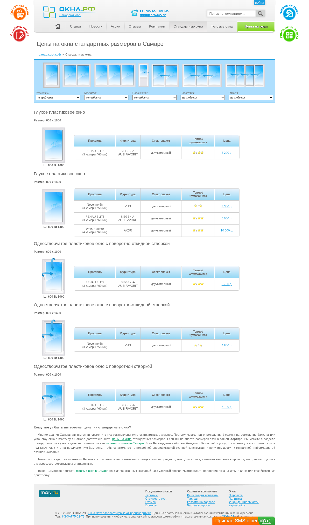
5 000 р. (227, 218)
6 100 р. (227, 407)
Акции (115, 26)
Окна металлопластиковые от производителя (119, 513)
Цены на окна (256, 26)
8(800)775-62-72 (153, 15)
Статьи (75, 26)
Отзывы (135, 26)
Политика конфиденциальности (244, 500)
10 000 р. (227, 230)
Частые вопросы (198, 505)
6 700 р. (227, 284)
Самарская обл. (70, 15)
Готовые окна (222, 26)
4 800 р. (227, 345)
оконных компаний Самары (125, 443)
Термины (151, 495)
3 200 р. (227, 152)
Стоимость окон (156, 498)
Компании (157, 26)
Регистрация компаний (202, 495)
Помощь (151, 505)
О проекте (236, 495)
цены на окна (121, 439)
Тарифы (192, 498)
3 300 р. (227, 206)
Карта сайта (237, 505)
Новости (95, 26)
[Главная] (58, 26)
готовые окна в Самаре (92, 471)
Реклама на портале (201, 502)
